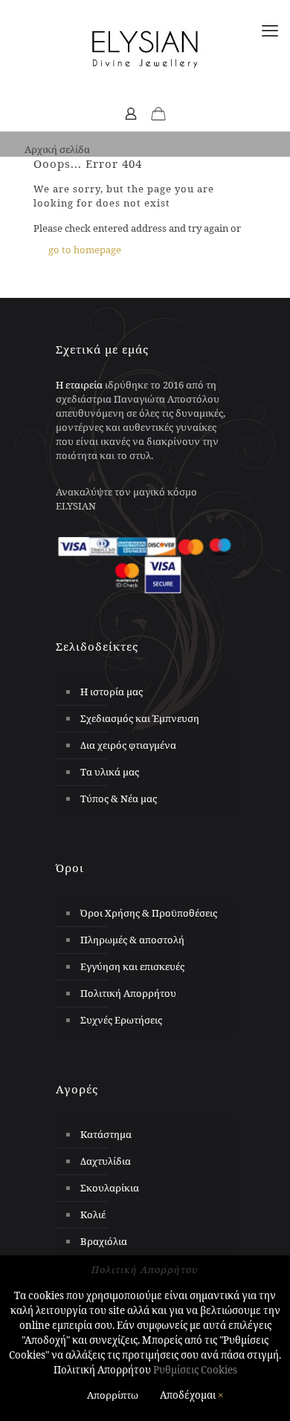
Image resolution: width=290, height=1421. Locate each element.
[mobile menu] (270, 29)
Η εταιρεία (79, 384)
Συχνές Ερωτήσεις (121, 1020)
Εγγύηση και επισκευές (132, 966)
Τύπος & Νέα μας (118, 798)
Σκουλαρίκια (109, 1187)
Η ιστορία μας (111, 691)
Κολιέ (93, 1214)
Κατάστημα (106, 1134)
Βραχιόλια (103, 1241)
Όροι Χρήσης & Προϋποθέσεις (148, 913)
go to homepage (84, 249)
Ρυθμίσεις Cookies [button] (195, 1369)
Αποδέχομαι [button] (188, 1395)
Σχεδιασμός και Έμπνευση (139, 718)
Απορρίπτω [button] (112, 1395)
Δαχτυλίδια (105, 1161)
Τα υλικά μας (109, 771)
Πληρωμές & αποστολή (132, 939)
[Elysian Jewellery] (145, 48)
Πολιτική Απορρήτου (128, 993)
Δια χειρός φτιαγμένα (128, 745)
